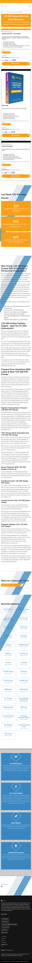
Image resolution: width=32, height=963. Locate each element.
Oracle (8, 12)
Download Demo (6, 52)
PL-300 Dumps (5, 918)
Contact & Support (14, 1)
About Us (4, 938)
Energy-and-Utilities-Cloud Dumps (9, 924)
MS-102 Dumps (5, 927)
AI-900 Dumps (5, 921)
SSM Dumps (4, 929)
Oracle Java (14, 12)
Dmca (3, 940)
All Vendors (4, 936)
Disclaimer (4, 942)
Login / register (25, 1)
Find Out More (6, 585)
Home (2, 12)
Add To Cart (15, 63)
